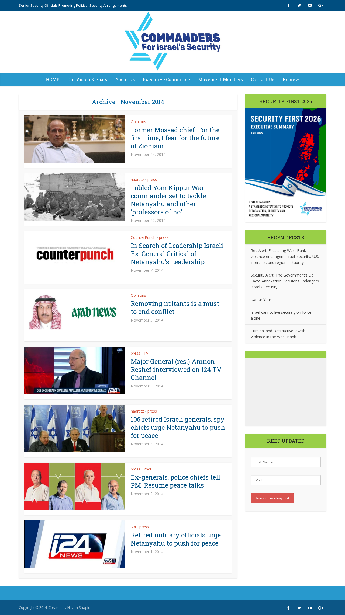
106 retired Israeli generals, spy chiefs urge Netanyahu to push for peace (178, 427)
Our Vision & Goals (87, 79)
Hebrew (290, 79)
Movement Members (220, 79)
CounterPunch (143, 237)
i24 (133, 526)
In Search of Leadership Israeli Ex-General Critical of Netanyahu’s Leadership (177, 253)
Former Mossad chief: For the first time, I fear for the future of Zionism (175, 137)
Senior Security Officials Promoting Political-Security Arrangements (73, 5)
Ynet (147, 468)
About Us (125, 79)
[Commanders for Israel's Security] (172, 42)
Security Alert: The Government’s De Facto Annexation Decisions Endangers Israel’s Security (285, 280)
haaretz (137, 179)
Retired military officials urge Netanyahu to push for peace (176, 539)
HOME (52, 79)
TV (146, 353)
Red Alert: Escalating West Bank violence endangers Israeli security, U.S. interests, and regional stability (285, 256)
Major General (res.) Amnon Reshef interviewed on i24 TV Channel (176, 369)
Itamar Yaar (261, 299)
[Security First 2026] (285, 165)
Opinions (138, 121)
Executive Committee (166, 79)
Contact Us (262, 79)
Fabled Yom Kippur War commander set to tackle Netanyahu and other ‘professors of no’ (168, 199)
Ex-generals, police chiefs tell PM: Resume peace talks (175, 481)
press (152, 179)
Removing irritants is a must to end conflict (175, 307)
